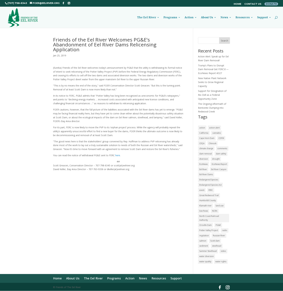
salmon (202, 240)
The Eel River (146, 17)
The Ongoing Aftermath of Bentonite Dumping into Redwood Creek (212, 107)
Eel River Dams (206, 174)
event (201, 190)
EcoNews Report (219, 164)
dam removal (205, 153)
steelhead (216, 245)
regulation (204, 235)
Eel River (203, 169)
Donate (271, 3)
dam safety (221, 153)
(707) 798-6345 (17, 3)
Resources (243, 17)
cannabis (216, 133)
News (224, 17)
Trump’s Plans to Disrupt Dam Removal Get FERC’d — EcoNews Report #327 (213, 69)
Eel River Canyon (218, 169)
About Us (207, 17)
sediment (203, 245)
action (202, 127)
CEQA (202, 143)
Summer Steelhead (208, 251)
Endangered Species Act (210, 184)
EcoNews (203, 164)
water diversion (206, 256)
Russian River (219, 235)
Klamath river (205, 205)
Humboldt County (207, 200)
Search (224, 40)
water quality (205, 261)
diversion (203, 159)
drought (216, 159)
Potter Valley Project (208, 230)
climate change (206, 148)
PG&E (218, 225)
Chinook (212, 143)
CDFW (221, 138)
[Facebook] (63, 3)
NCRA (214, 210)
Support (262, 17)
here (117, 155)
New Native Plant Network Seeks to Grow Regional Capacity (212, 82)
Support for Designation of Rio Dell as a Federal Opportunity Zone (212, 94)
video (223, 251)
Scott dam (215, 240)
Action (189, 17)
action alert (214, 127)
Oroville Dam (205, 225)
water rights (220, 261)
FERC (210, 190)
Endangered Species (208, 179)
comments (222, 148)
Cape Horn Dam (206, 138)
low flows (203, 210)
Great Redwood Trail (209, 195)
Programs (170, 17)
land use (220, 205)
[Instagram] (69, 3)
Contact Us (252, 4)
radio (224, 230)
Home (237, 4)
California (203, 133)
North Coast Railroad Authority (209, 218)
